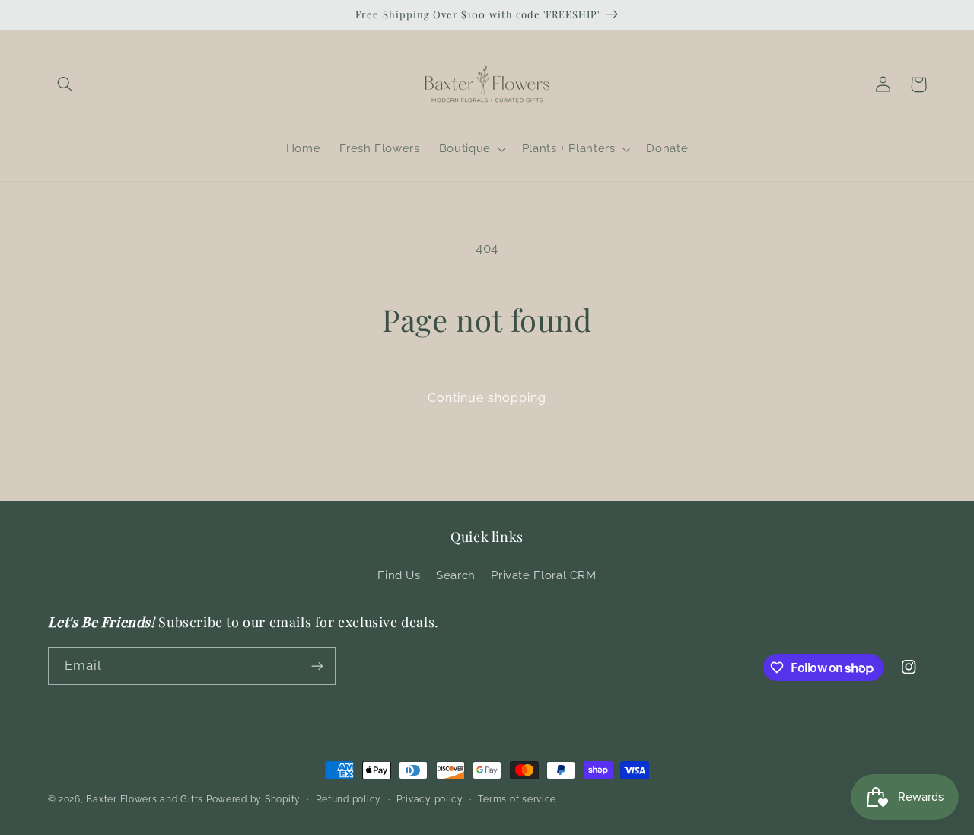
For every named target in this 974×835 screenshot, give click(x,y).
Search (456, 575)
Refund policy (349, 799)
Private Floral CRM (543, 575)
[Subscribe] (316, 665)
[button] (65, 84)
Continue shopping (487, 397)
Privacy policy (429, 799)
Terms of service (517, 799)
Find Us (398, 575)
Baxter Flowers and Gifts (144, 799)
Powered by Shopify (253, 799)
